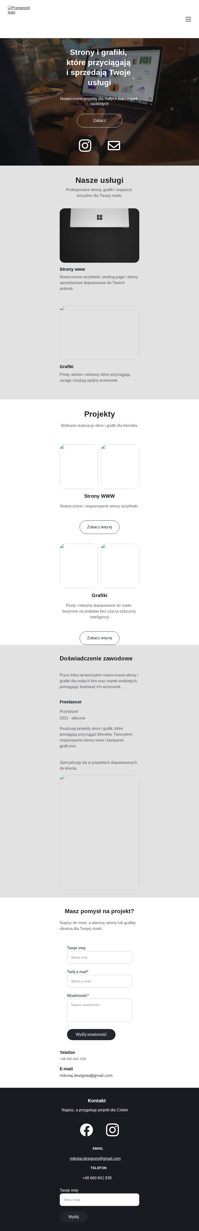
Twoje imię (76, 948)
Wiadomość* (78, 996)
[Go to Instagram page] (87, 145)
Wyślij (73, 1217)
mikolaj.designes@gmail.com (95, 1158)
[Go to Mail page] (114, 145)
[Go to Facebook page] (86, 1129)
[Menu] (188, 19)
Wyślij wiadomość (91, 1034)
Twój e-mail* (77, 972)
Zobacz (99, 120)
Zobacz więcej (99, 527)
